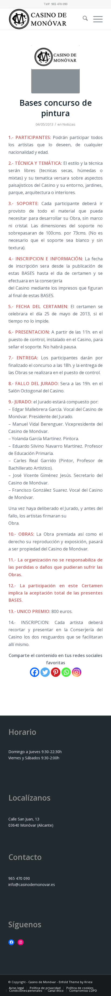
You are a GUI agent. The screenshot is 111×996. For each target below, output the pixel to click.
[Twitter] (45, 672)
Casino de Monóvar (42, 982)
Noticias (69, 124)
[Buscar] (82, 19)
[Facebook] (34, 672)
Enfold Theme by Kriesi (75, 982)
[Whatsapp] (66, 672)
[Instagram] (76, 672)
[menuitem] (82, 19)
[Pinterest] (55, 672)
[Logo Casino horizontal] (46, 19)
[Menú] (95, 19)
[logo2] (55, 69)
